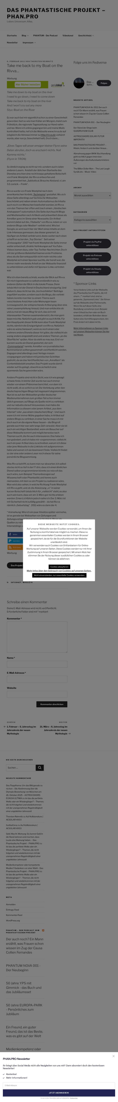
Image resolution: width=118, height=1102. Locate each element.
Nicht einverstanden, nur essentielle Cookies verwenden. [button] (59, 575)
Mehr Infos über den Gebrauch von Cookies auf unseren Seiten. (59, 570)
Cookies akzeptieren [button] (59, 567)
